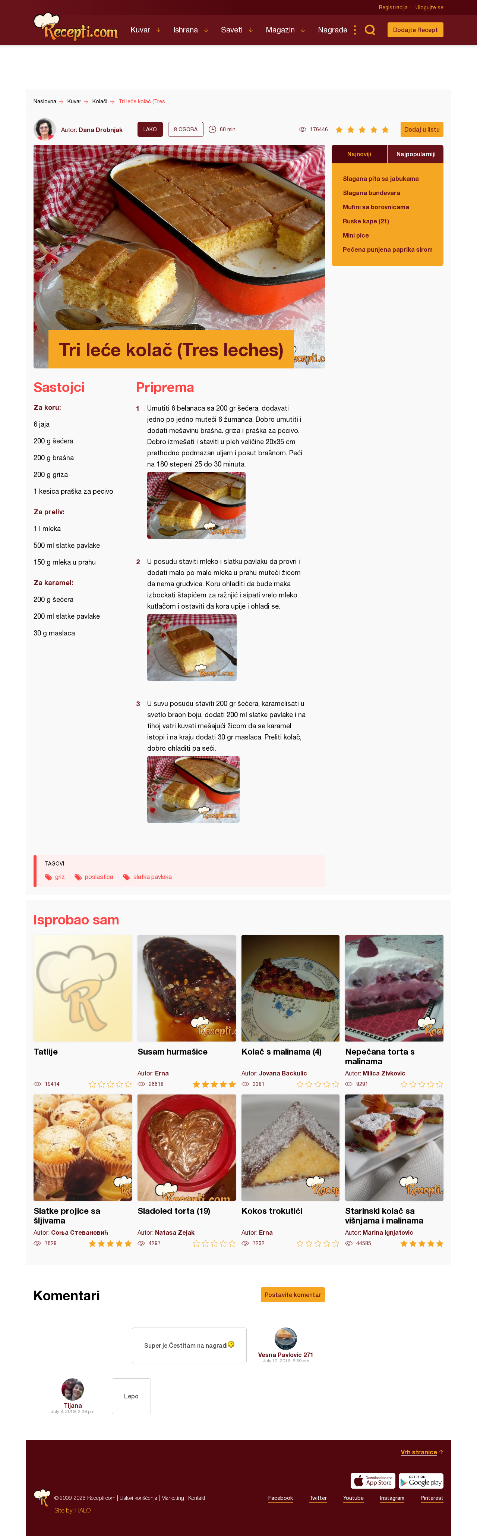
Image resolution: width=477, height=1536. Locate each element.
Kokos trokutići (290, 1170)
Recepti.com (76, 26)
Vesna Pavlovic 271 (285, 1354)
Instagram (392, 1498)
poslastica (99, 876)
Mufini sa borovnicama (376, 206)
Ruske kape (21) (366, 220)
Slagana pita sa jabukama (381, 178)
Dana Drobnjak (101, 129)
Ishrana (185, 29)
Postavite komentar (293, 1294)
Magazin (280, 29)
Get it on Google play (421, 1481)
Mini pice (356, 235)
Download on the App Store (373, 1481)
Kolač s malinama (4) (290, 1011)
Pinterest (432, 1498)
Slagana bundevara (371, 192)
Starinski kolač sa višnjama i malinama (394, 1170)
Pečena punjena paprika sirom (387, 249)
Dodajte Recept (415, 29)
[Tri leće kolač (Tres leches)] (226, 505)
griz (60, 876)
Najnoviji (359, 153)
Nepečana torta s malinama (394, 1011)
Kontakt (196, 1498)
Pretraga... (369, 30)
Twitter (318, 1498)
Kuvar (140, 29)
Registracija (393, 7)
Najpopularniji (416, 153)
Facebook (280, 1498)
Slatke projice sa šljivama (83, 1170)
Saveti (232, 29)
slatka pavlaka (152, 876)
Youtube (353, 1498)
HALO (83, 1510)
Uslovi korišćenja (138, 1498)
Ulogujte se (429, 7)
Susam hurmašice (187, 1011)
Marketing (172, 1498)
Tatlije (83, 1011)
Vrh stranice (419, 1451)
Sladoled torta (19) (187, 1170)
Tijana (73, 1405)
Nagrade (332, 29)
